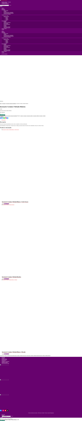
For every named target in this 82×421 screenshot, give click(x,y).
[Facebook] (1, 118)
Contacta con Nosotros (5, 3)
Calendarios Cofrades (7, 26)
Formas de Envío (4, 2)
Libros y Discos (4, 28)
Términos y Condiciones (5, 361)
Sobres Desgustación (7, 27)
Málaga (7, 18)
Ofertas (3, 29)
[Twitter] (2, 118)
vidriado (44, 115)
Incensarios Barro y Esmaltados (8, 12)
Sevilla (7, 17)
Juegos (3, 14)
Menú (1, 6)
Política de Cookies (5, 362)
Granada (7, 19)
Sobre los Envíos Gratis (5, 363)
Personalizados (4, 20)
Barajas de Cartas (6, 16)
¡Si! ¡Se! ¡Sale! (6, 15)
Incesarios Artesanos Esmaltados (9, 13)
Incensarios (3, 9)
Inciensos (3, 31)
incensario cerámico (30, 115)
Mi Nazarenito (6, 10)
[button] (41, 97)
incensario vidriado (36, 115)
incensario (24, 115)
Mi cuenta (3, 357)
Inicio (1, 103)
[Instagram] (6, 118)
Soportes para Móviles (7, 22)
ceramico (21, 115)
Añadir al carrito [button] (6, 203)
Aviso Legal (4, 360)
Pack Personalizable (7, 24)
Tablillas (5, 11)
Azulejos (5, 25)
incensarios (41, 115)
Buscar (10, 5)
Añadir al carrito (2, 420)
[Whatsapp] (4, 118)
